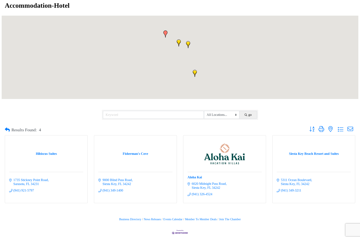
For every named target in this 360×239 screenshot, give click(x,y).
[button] (165, 34)
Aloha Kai (195, 177)
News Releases (152, 219)
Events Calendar (172, 219)
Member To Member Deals (201, 219)
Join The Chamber (230, 219)
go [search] (250, 114)
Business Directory (130, 219)
